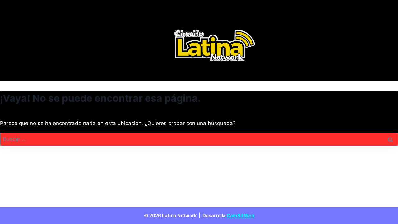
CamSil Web (240, 215)
